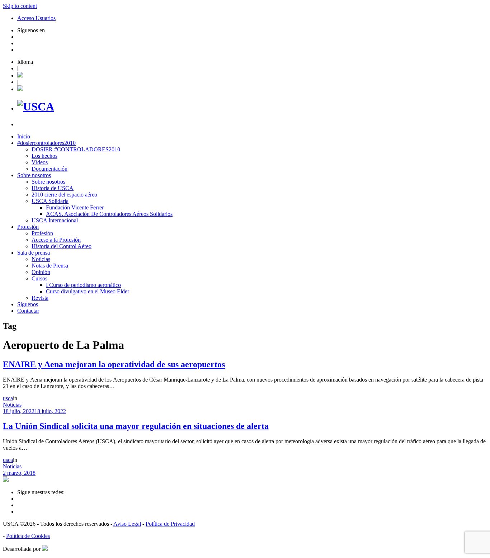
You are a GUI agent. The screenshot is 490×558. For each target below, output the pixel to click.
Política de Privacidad (170, 524)
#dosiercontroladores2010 (46, 143)
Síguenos (27, 304)
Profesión (28, 227)
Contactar (28, 311)
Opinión (41, 272)
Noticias (41, 259)
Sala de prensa (33, 253)
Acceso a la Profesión (56, 240)
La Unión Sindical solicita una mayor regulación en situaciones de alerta (136, 426)
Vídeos (40, 162)
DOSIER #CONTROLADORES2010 (76, 149)
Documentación (49, 169)
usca (8, 398)
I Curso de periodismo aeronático (83, 285)
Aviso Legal (127, 524)
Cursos (39, 278)
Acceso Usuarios (36, 18)
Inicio (23, 136)
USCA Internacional (55, 220)
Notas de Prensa (50, 266)
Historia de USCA (53, 188)
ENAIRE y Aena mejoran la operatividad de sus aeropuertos (114, 364)
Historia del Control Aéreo (61, 246)
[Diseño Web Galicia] (45, 549)
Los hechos (44, 156)
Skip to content (20, 6)
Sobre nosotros (34, 175)
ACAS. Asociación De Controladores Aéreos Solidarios (109, 214)
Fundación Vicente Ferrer (75, 207)
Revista (40, 298)
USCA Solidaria (50, 201)
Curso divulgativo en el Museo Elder (87, 291)
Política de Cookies (28, 536)
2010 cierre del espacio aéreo (64, 194)
